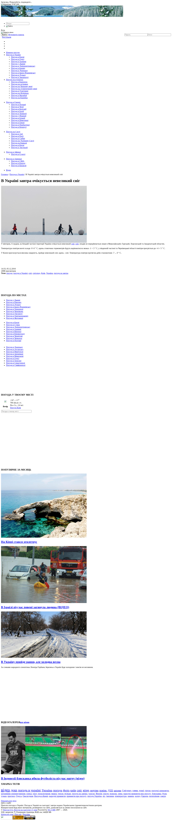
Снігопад (126, 790)
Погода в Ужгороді (14, 314)
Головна (4, 174)
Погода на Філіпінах (20, 93)
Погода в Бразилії (18, 166)
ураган (91, 793)
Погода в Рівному (13, 302)
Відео (8, 170)
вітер (86, 790)
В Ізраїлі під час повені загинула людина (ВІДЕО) (35, 607)
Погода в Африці (13, 152)
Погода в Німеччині (19, 120)
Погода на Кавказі (19, 143)
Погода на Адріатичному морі (24, 89)
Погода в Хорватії (19, 114)
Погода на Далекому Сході (22, 141)
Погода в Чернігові (14, 336)
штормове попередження (13, 793)
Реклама (26, 814)
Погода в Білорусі (18, 127)
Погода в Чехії (17, 107)
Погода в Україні (13, 55)
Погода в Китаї (17, 145)
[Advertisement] (86, 259)
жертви (94, 790)
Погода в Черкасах (14, 338)
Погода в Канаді (18, 163)
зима (120, 793)
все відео (24, 722)
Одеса (19, 796)
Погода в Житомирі (14, 318)
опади (106, 793)
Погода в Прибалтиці (20, 125)
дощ (14, 790)
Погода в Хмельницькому (17, 316)
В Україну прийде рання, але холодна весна (30, 661)
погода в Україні (20, 273)
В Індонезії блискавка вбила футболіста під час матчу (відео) (42, 778)
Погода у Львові (18, 64)
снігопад (36, 273)
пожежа (113, 793)
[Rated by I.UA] (6, 819)
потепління (154, 796)
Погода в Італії (17, 111)
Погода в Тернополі (14, 309)
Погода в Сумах (13, 325)
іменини (110, 796)
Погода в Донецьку (19, 71)
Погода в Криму (18, 68)
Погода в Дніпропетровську (23, 66)
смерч (163, 796)
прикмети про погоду (76, 796)
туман (4, 796)
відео (5, 790)
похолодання (44, 793)
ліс (104, 796)
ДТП (110, 790)
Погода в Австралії (19, 147)
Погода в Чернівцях (14, 311)
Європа (144, 796)
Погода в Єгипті (18, 154)
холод (137, 796)
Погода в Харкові (18, 61)
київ (73, 790)
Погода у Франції (18, 116)
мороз (54, 793)
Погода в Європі (13, 102)
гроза (147, 790)
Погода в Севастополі (15, 363)
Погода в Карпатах (19, 82)
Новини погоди (13, 52)
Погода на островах (19, 84)
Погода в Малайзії (19, 95)
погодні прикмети (160, 790)
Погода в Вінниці (13, 331)
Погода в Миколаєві (14, 356)
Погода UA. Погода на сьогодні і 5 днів (20, 810)
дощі (141, 790)
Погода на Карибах (19, 98)
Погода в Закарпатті (19, 77)
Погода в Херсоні (13, 361)
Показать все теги (8, 801)
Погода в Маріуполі (14, 352)
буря (164, 793)
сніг (72, 244)
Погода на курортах (14, 80)
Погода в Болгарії (18, 109)
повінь (103, 790)
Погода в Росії (17, 136)
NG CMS (52, 810)
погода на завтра (61, 273)
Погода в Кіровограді (15, 334)
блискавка (156, 793)
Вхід (3, 30)
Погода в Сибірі (18, 138)
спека (29, 793)
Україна (49, 273)
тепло (60, 793)
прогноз (11, 796)
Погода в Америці (14, 159)
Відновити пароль (16, 35)
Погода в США (17, 161)
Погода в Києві (17, 57)
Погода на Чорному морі (21, 86)
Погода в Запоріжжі (14, 354)
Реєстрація (6, 37)
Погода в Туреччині (19, 91)
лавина (131, 796)
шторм (117, 790)
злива (135, 790)
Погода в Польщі (18, 104)
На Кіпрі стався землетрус (19, 541)
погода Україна (94, 796)
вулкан (67, 793)
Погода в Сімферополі (15, 365)
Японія (99, 793)
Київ (43, 273)
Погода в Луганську (14, 349)
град (35, 793)
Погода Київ (15, 408)
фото (66, 790)
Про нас (18, 814)
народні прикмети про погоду (137, 793)
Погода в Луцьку (18, 75)
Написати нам (7, 814)
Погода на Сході (13, 132)
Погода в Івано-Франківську (23, 73)
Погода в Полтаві (13, 341)
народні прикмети (57, 796)
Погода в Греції (17, 123)
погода (9, 273)
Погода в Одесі (17, 59)
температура (121, 796)
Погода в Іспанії (18, 118)
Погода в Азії (17, 134)
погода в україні (29, 790)
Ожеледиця (28, 796)
